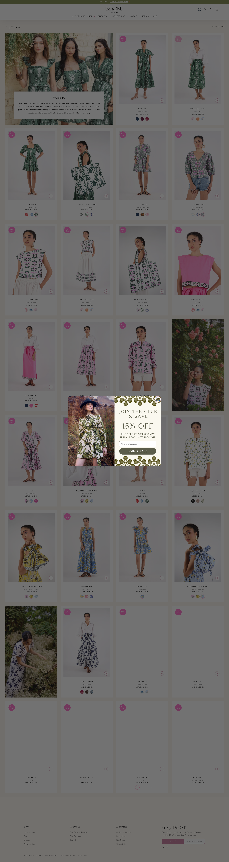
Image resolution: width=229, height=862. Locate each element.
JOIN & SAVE (138, 451)
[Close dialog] (158, 399)
